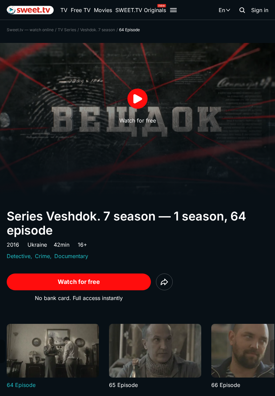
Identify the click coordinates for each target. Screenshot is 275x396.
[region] (137, 356)
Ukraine (37, 244)
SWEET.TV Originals (140, 10)
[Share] (164, 282)
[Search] (242, 10)
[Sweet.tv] (30, 10)
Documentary (71, 256)
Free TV (81, 10)
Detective (19, 256)
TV (63, 10)
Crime (42, 256)
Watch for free (79, 281)
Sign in (259, 10)
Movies (103, 10)
